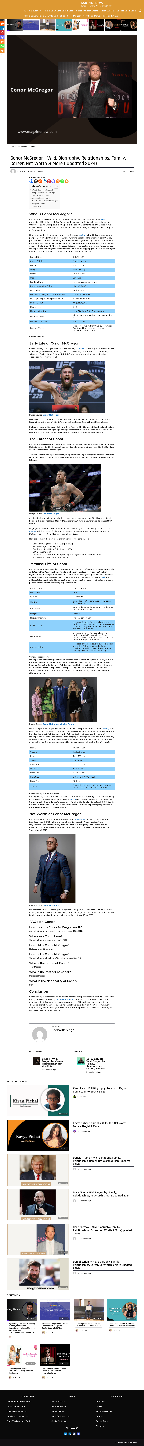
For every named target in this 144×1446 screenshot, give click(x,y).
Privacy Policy (102, 1421)
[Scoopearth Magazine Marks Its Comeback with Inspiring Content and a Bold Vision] (55, 1310)
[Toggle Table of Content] (54, 187)
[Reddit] (40, 181)
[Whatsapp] (62, 181)
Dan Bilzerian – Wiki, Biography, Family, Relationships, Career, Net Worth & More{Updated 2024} (102, 1265)
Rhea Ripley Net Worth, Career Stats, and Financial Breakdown (122, 1324)
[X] (36, 181)
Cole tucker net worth (17, 1411)
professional (80, 819)
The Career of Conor (40, 195)
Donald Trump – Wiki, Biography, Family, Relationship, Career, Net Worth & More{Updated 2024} (101, 1161)
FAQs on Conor (38, 204)
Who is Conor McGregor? (42, 190)
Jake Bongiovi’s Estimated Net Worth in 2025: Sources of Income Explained (54, 1370)
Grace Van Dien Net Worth (18, 1421)
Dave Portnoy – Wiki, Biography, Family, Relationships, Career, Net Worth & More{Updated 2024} (102, 1230)
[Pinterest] (49, 181)
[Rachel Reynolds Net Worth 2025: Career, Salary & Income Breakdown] (22, 1355)
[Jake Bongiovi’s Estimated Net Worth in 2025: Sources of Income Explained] (55, 1355)
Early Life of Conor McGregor (44, 193)
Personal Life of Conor (41, 198)
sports (73, 799)
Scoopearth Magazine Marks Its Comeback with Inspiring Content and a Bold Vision (55, 1325)
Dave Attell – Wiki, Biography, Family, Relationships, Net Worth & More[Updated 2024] (101, 1194)
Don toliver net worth (16, 1406)
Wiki (24, 1081)
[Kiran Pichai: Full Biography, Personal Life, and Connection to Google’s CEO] (38, 1100)
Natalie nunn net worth (17, 1416)
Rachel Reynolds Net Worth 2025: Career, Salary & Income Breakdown (21, 1370)
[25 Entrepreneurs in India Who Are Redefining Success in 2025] (89, 1310)
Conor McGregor (51, 415)
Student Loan (57, 1411)
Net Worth (108, 11)
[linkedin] (70, 1434)
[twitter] (65, 1434)
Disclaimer (101, 1426)
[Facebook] (31, 181)
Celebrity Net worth (87, 11)
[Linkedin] (45, 181)
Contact (99, 1416)
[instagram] (78, 1434)
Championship (63, 999)
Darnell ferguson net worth (19, 1401)
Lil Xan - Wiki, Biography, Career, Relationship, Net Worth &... (53, 1062)
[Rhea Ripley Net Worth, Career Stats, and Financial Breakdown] (122, 1310)
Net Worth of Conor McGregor (44, 201)
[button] (140, 11)
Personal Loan (58, 1401)
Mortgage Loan (58, 1406)
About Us (100, 1401)
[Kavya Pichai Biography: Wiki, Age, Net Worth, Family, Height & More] (38, 1135)
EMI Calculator (32, 11)
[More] (67, 181)
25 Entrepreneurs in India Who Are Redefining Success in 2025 (88, 1324)
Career (99, 1406)
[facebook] (74, 1434)
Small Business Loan (60, 1416)
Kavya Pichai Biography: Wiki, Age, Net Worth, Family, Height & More (100, 1124)
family (106, 729)
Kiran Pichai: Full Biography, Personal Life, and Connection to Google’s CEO (100, 1090)
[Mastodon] (53, 181)
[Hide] (1, 55)
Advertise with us (104, 1411)
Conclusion (36, 206)
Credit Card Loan (127, 11)
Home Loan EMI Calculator (58, 11)
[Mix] (58, 181)
